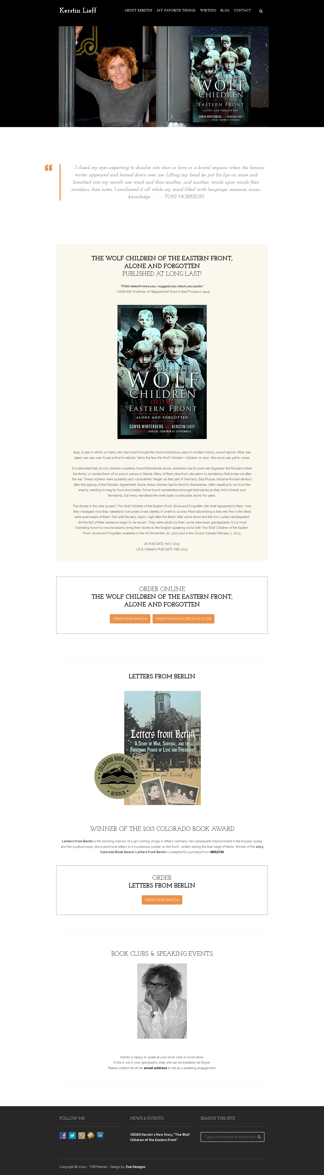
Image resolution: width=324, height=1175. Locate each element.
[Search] (259, 1137)
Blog (225, 10)
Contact (242, 10)
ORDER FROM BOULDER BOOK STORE (183, 619)
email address (155, 1068)
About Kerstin (138, 10)
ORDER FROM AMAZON (130, 619)
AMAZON (217, 852)
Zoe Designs (135, 1167)
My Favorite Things (176, 10)
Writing (208, 10)
